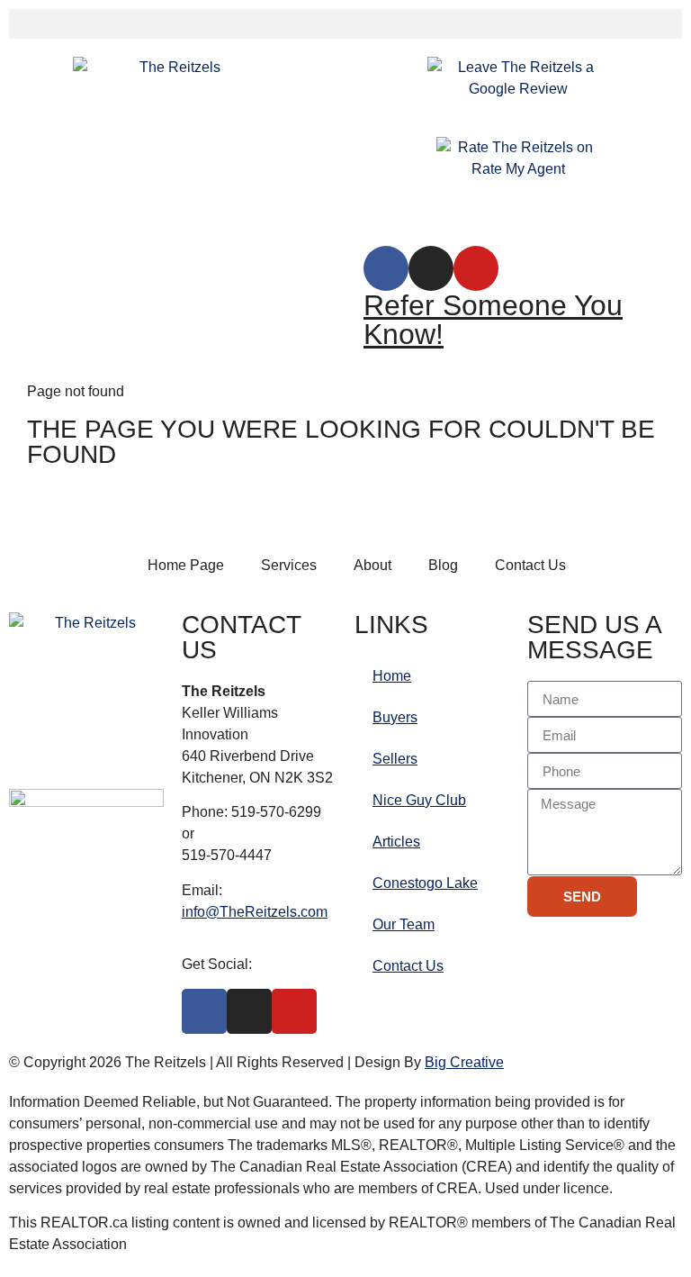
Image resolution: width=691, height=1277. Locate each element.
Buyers (394, 717)
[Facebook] (385, 268)
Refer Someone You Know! (493, 319)
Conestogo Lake (425, 883)
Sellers (394, 758)
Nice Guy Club (419, 800)
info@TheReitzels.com (255, 911)
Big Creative (464, 1062)
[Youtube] (475, 268)
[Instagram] (430, 268)
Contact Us (408, 966)
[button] (345, 24)
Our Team (403, 924)
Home (391, 676)
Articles (396, 841)
